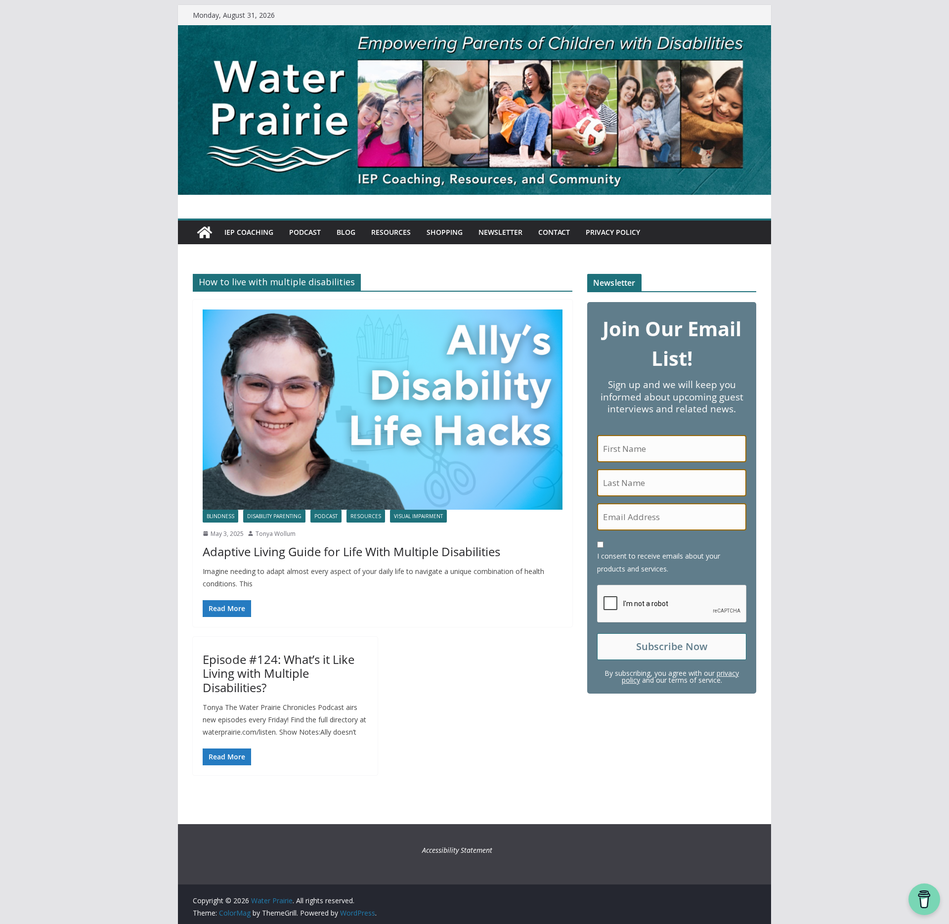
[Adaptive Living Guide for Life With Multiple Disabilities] (382, 409)
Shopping (445, 232)
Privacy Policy (613, 232)
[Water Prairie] (474, 32)
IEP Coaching (248, 232)
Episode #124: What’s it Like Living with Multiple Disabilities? (278, 673)
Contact (554, 232)
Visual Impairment (418, 516)
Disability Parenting (274, 516)
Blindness (220, 516)
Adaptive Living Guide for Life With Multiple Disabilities (351, 551)
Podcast (305, 232)
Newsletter (500, 232)
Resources (391, 232)
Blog (346, 232)
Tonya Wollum (276, 533)
